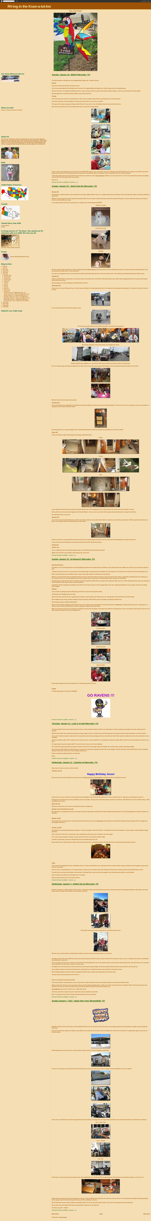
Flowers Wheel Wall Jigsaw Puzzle (19, 256)
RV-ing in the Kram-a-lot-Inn (29, 6)
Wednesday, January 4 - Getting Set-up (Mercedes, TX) (75, 884)
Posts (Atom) (63, 1217)
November (6, 276)
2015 (4, 269)
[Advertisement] (13, 94)
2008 (4, 306)
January (6, 291)
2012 (4, 274)
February (6, 289)
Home (101, 1213)
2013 (4, 272)
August (6, 281)
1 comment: (71, 555)
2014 (4, 271)
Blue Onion (100, 821)
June (5, 284)
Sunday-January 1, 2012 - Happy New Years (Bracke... (17, 300)
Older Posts (146, 1213)
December (6, 275)
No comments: (72, 182)
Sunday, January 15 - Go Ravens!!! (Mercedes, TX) (73, 559)
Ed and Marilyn (100, 175)
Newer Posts (55, 1213)
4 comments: (71, 1210)
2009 (4, 305)
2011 (4, 302)
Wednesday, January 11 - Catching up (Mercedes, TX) (74, 762)
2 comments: (71, 719)
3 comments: (72, 996)
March (5, 288)
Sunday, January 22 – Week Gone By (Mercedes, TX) (74, 186)
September (7, 279)
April (5, 286)
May (5, 285)
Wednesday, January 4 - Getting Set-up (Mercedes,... (16, 299)
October (6, 278)
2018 (4, 266)
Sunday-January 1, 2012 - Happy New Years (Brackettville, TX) (78, 1001)
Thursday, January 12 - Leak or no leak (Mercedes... (16, 296)
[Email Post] (76, 182)
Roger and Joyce (89, 777)
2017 (4, 267)
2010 (4, 303)
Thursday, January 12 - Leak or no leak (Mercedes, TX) (75, 724)
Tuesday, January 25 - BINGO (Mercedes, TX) (71, 75)
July (5, 282)
